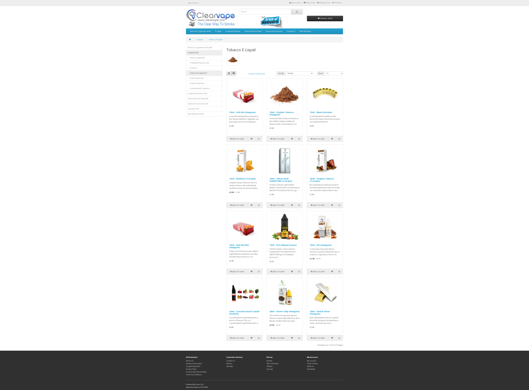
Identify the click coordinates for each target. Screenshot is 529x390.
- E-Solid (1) (193, 68)
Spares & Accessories (274, 31)
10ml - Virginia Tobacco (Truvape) (322, 179)
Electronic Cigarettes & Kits (200, 31)
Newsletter (311, 369)
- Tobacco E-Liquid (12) (197, 73)
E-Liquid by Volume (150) (197, 93)
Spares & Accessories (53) (198, 104)
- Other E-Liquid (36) (196, 58)
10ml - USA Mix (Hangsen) (242, 112)
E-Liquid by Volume (233, 31)
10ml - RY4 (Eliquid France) (283, 245)
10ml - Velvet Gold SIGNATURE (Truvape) (280, 179)
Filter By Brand (305, 31)
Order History (312, 363)
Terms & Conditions (194, 374)
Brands (269, 361)
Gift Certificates (273, 363)
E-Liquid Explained (193, 366)
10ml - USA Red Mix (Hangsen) (239, 246)
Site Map (229, 366)
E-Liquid (218, 31)
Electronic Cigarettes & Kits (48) (200, 47)
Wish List (310, 366)
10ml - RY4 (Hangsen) (321, 245)
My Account (311, 361)
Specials (270, 369)
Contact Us (230, 361)
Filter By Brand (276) (195, 114)
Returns (229, 363)
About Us (189, 361)
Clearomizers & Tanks (253, 31)
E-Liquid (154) (193, 52)
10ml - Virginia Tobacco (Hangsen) (281, 113)
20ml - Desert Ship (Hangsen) (284, 311)
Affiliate (269, 366)
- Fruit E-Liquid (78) (195, 78)
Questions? (291, 31)
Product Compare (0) (256, 74)
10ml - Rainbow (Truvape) (242, 178)
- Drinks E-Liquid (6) (196, 83)
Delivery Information (194, 363)
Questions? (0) (193, 109)
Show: (321, 73)
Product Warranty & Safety (196, 372)
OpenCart (199, 384)
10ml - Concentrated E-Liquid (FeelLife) (244, 312)
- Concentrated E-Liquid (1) (199, 88)
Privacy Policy (191, 369)
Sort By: (281, 73)
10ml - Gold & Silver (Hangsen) (320, 312)
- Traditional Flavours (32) (198, 63)
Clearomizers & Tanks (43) (198, 98)
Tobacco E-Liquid (215, 39)
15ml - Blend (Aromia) (321, 112)
